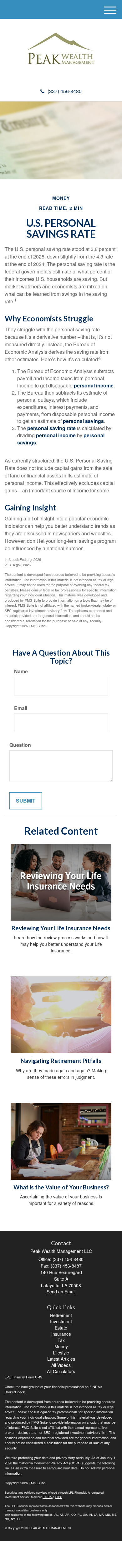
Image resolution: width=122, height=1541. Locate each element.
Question (20, 745)
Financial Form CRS (27, 1376)
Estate (61, 1328)
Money (61, 1346)
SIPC (58, 1497)
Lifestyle (61, 1352)
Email (20, 708)
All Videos (61, 1365)
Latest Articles (61, 1359)
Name (21, 671)
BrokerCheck (15, 1391)
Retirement (61, 1315)
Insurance (61, 1334)
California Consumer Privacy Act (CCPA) (50, 1462)
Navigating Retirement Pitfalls (61, 1060)
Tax (61, 1340)
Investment (61, 1321)
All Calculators (61, 1371)
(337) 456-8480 (65, 91)
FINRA (47, 1497)
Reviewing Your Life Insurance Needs (61, 928)
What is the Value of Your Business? (61, 1187)
